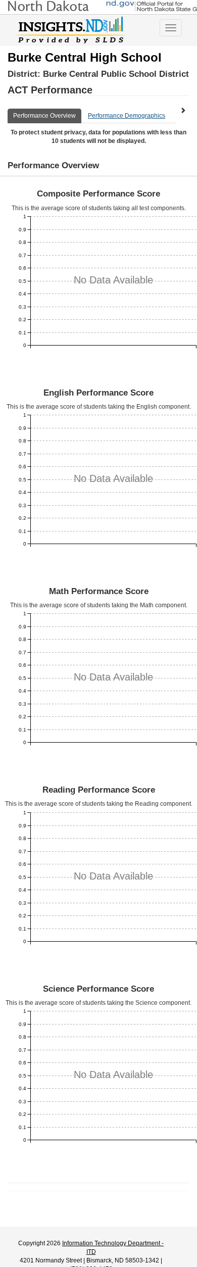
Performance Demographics (126, 115)
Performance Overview (44, 115)
